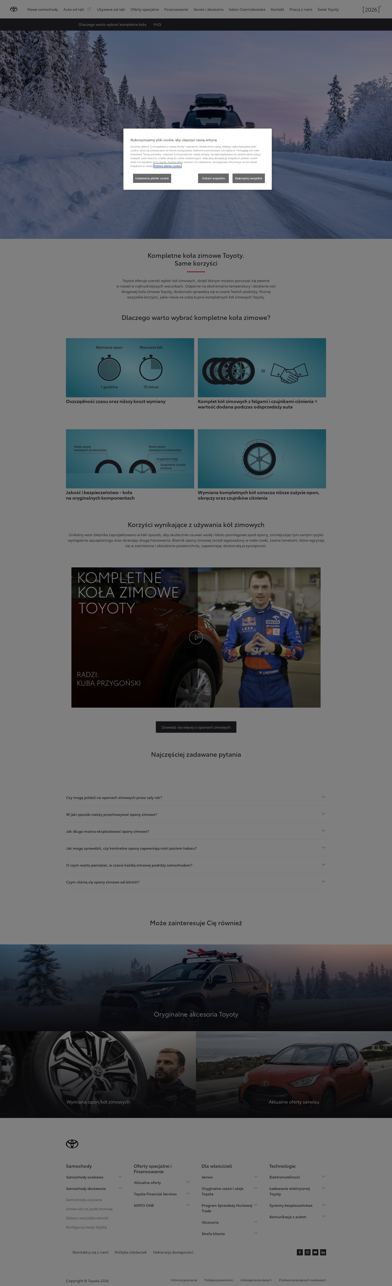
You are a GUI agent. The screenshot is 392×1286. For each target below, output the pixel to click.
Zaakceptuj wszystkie (248, 178)
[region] (197, 159)
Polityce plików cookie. (167, 166)
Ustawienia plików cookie (152, 178)
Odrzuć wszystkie (213, 178)
